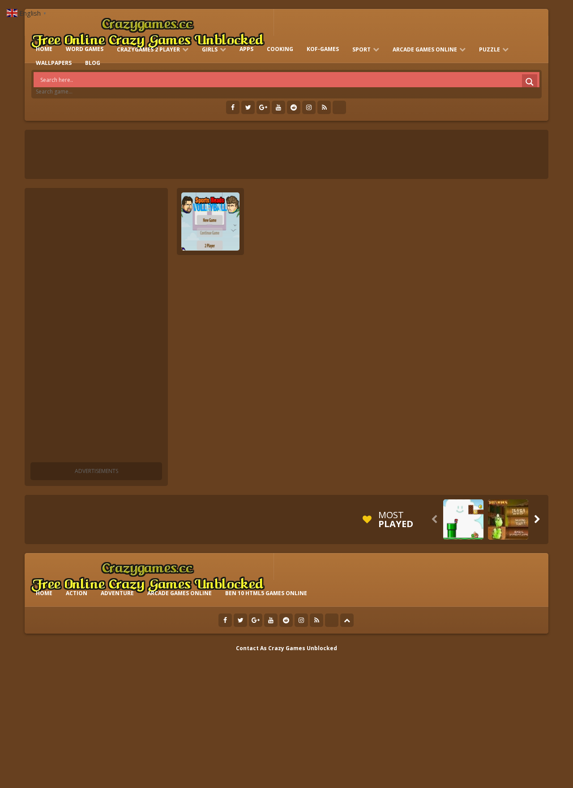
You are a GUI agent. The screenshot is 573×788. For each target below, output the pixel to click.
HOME (44, 49)
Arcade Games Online (425, 49)
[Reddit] (293, 107)
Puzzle (489, 49)
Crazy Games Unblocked (302, 648)
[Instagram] (309, 107)
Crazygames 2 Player (148, 49)
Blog (92, 63)
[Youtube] (278, 107)
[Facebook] (232, 107)
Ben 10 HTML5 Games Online (266, 593)
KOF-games (323, 49)
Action (76, 593)
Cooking (280, 49)
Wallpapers (54, 63)
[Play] (463, 519)
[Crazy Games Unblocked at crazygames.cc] (147, 31)
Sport (361, 49)
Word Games (84, 49)
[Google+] (263, 107)
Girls (210, 49)
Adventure (117, 593)
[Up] (347, 620)
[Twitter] (248, 107)
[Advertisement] (96, 326)
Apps (246, 49)
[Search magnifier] (529, 81)
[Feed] (324, 107)
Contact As (251, 648)
